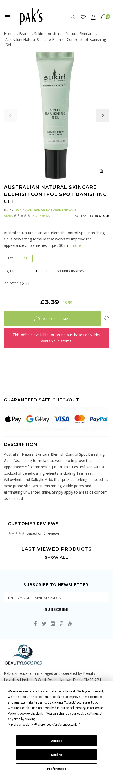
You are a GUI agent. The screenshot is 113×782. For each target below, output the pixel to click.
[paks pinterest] (61, 623)
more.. (77, 245)
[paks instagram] (52, 623)
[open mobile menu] (7, 17)
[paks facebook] (35, 623)
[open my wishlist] (83, 17)
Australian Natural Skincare (71, 33)
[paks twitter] (44, 623)
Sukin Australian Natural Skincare (45, 210)
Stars (27, 216)
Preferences (56, 769)
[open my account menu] (93, 17)
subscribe (57, 610)
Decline (56, 755)
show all (56, 557)
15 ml (26, 258)
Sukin (38, 33)
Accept (56, 741)
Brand (24, 33)
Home (9, 33)
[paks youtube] (70, 623)
